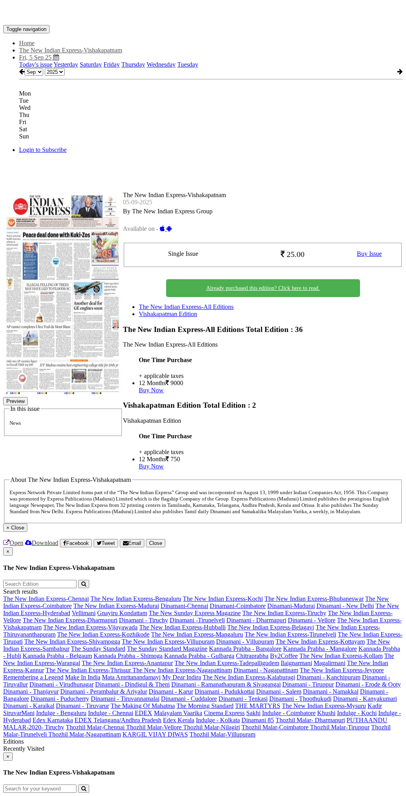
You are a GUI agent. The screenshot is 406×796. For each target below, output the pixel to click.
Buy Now (151, 390)
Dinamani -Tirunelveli (197, 620)
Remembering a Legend (33, 677)
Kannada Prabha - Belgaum (57, 655)
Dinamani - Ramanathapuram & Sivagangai (226, 684)
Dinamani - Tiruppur (308, 684)
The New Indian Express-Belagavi (270, 627)
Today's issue (35, 64)
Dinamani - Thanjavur (31, 691)
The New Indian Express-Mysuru (324, 705)
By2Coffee (284, 655)
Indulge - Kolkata (218, 720)
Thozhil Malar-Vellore (154, 727)
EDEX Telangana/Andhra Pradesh (118, 720)
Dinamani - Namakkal (330, 691)
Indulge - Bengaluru (61, 713)
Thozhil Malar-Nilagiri (211, 727)
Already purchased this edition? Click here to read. (263, 288)
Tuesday (187, 64)
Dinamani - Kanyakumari (365, 698)
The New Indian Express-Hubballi (182, 627)
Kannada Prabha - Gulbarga (199, 655)
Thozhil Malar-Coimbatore (275, 727)
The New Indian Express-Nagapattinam (182, 670)
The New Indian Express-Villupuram (168, 641)
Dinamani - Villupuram (245, 641)
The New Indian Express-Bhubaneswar (314, 598)
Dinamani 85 (257, 720)
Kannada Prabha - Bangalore (245, 648)
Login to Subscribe (43, 149)
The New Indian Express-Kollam (341, 655)
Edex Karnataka (53, 720)
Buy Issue (369, 253)
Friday (111, 64)
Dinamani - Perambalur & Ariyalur (103, 691)
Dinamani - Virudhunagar (61, 684)
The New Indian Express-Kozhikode (103, 634)
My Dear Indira (181, 677)
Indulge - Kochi (357, 713)
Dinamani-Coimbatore (238, 605)
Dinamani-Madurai (291, 605)
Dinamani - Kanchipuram (328, 677)
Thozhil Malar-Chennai (96, 727)
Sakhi (253, 713)
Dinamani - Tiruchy (143, 620)
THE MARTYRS (257, 705)
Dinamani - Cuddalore (189, 698)
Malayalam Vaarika (178, 713)
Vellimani (84, 613)
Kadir (375, 705)
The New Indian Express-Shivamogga (72, 641)
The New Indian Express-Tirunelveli (290, 634)
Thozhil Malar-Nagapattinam (84, 734)
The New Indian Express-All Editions (186, 306)
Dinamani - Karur (171, 691)
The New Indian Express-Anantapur (127, 663)
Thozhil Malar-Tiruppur (340, 727)
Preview (15, 401)
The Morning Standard (205, 705)
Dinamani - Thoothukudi (300, 698)
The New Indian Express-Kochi (223, 598)
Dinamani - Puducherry (60, 698)
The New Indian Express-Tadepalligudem (226, 663)
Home (26, 43)
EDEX (143, 713)
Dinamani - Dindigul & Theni (132, 684)
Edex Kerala (178, 720)
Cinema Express (224, 713)
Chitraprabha (252, 655)
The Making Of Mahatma (143, 705)
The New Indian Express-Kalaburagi (249, 677)
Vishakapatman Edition (168, 314)
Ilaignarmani (296, 663)
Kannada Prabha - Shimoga (128, 655)
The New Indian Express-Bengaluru (135, 598)
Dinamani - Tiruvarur (82, 705)
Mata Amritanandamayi (131, 677)
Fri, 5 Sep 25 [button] (36, 57)
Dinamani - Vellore (311, 620)
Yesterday (66, 64)
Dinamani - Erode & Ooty (368, 684)
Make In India (82, 677)
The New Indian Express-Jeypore (342, 670)
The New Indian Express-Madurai (116, 605)
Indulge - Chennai (110, 713)
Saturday (91, 64)
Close (155, 543)
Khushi (326, 713)
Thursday (133, 64)
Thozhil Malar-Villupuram (222, 734)
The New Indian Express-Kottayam (320, 641)
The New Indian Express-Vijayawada (90, 627)
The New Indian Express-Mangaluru (197, 634)
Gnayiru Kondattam (122, 613)
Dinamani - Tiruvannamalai (125, 698)
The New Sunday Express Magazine (195, 613)
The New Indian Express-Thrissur (89, 670)
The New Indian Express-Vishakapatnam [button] (70, 50)
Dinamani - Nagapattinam (266, 670)
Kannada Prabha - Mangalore (320, 648)
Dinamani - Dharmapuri (256, 620)
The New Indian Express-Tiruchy (284, 613)
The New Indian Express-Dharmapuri (70, 620)
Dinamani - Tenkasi (243, 698)
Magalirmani (329, 663)
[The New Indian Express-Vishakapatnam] (203, 13)
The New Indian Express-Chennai (46, 598)
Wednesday (161, 64)
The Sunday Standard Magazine (167, 648)
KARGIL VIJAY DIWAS (155, 734)
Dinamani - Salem (278, 691)
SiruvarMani (18, 713)
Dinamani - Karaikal (28, 705)
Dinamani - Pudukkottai (225, 691)
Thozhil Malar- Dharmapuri (310, 720)
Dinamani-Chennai (184, 605)
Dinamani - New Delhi (345, 605)
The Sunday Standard (98, 648)
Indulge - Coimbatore (289, 713)
